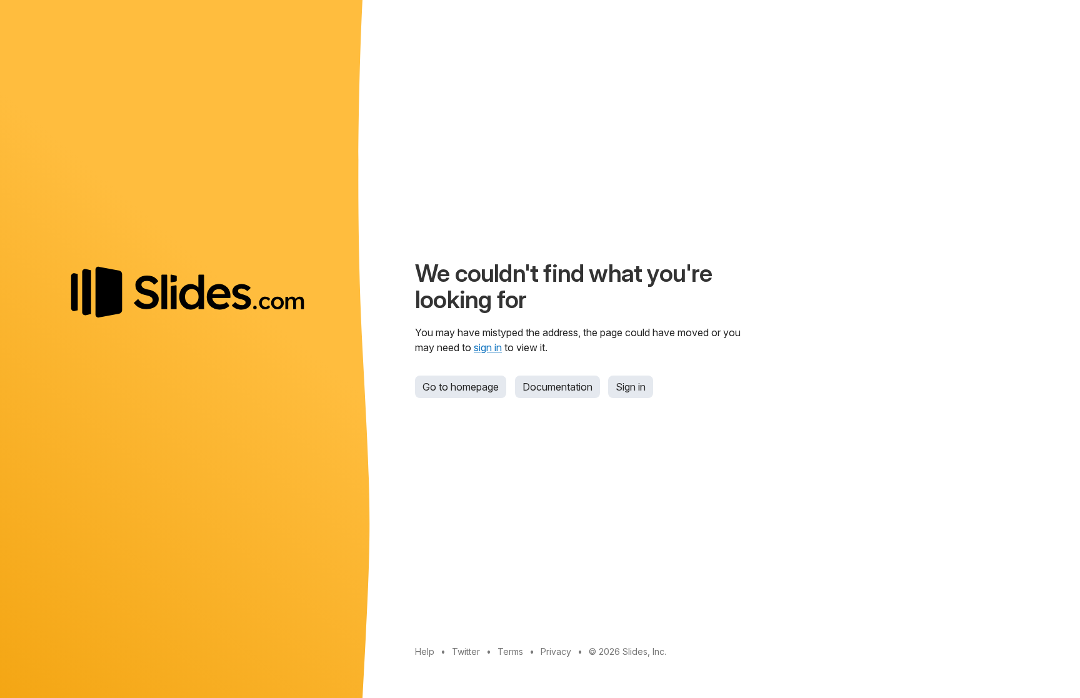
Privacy (556, 651)
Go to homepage (460, 387)
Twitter (466, 651)
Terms (510, 651)
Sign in (631, 387)
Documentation (557, 387)
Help (424, 651)
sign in (488, 347)
